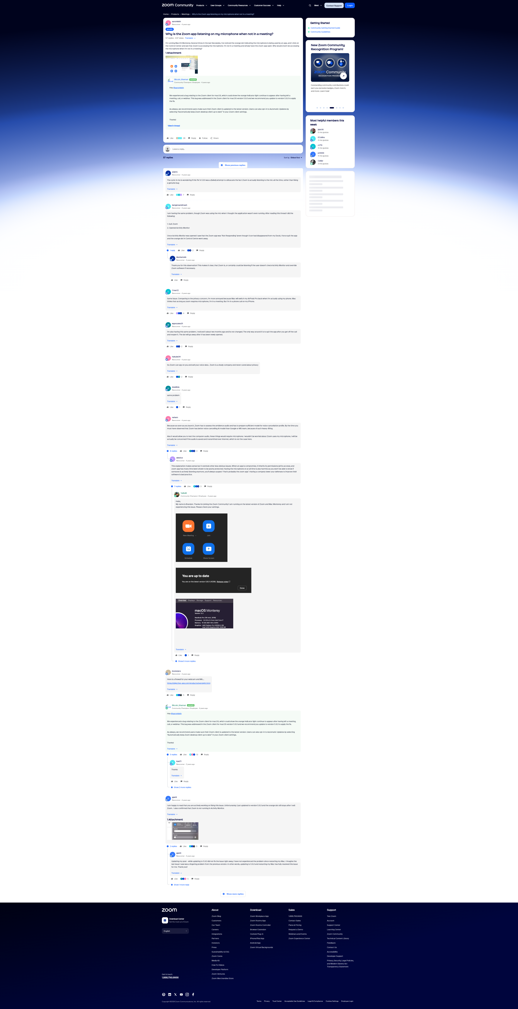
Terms (259, 1001)
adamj (174, 172)
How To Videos (218, 965)
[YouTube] (181, 994)
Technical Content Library (338, 938)
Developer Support (335, 956)
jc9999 (321, 153)
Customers (216, 920)
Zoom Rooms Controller (260, 925)
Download (255, 910)
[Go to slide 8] (341, 108)
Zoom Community (335, 934)
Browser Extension (258, 929)
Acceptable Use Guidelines (294, 1001)
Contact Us (332, 947)
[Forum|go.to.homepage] (177, 5)
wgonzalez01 (177, 323)
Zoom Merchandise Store (223, 978)
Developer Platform (220, 969)
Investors (216, 943)
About (215, 910)
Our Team (216, 925)
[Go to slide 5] (330, 108)
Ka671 (178, 761)
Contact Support (334, 6)
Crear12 (175, 290)
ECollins (321, 137)
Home (166, 14)
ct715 (320, 145)
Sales (292, 910)
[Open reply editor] (233, 149)
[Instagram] (187, 994)
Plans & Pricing (295, 925)
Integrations (217, 934)
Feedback (331, 943)
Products (175, 14)
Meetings (186, 14)
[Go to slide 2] (320, 108)
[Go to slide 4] (327, 108)
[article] (233, 184)
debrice (179, 458)
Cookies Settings (332, 1001)
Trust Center (277, 1001)
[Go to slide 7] (337, 108)
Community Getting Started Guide (325, 28)
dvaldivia (175, 387)
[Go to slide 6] (334, 108)
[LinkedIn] (169, 994)
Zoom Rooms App (258, 920)
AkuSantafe (181, 257)
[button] (190, 38)
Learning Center (334, 929)
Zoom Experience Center (299, 938)
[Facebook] (193, 994)
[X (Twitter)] (175, 994)
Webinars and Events (298, 934)
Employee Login (347, 1001)
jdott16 (321, 129)
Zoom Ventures (218, 974)
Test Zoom (331, 916)
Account (330, 920)
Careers (215, 929)
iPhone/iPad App (257, 938)
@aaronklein (178, 87)
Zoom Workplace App (259, 916)
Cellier (320, 161)
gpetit (174, 797)
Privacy (267, 1001)
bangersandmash (179, 205)
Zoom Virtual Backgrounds (261, 947)
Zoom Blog (216, 916)
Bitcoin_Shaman (181, 79)
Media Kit (216, 960)
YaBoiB (184, 493)
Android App (255, 943)
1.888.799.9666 (170, 977)
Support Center (333, 925)
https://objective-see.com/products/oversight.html (188, 683)
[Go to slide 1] (317, 108)
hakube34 (176, 356)
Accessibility (332, 952)
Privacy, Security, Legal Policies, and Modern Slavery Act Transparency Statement (340, 963)
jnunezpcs (176, 671)
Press (214, 947)
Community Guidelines (320, 32)
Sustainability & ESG (220, 952)
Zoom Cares (217, 956)
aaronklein (176, 21)
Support (331, 910)
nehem (175, 417)
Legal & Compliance (315, 1001)
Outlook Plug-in (256, 934)
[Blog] (163, 994)
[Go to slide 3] (324, 108)
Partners (215, 938)
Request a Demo (296, 929)
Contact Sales (295, 920)
